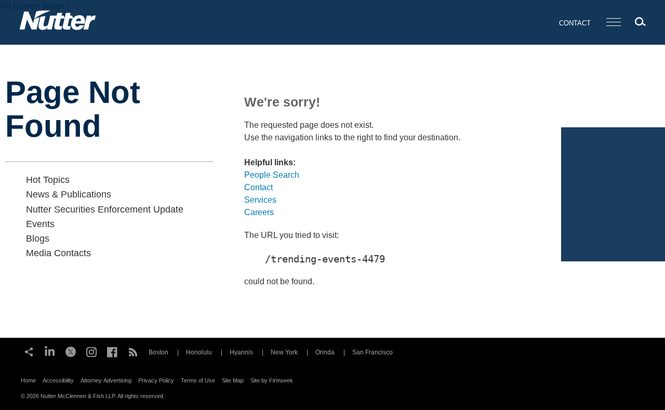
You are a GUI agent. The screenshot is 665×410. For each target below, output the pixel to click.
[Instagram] (91, 351)
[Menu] (613, 22)
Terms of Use (198, 380)
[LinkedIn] (50, 351)
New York (284, 352)
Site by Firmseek (271, 380)
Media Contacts (58, 253)
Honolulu (199, 352)
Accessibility (58, 380)
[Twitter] (70, 351)
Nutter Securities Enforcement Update (104, 209)
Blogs (37, 238)
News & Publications (68, 194)
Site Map (233, 380)
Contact (575, 23)
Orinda (325, 352)
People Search (271, 174)
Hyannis (241, 352)
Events (40, 224)
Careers (259, 212)
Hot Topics (48, 180)
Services (260, 199)
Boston (158, 352)
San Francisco (372, 352)
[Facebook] (112, 351)
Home (28, 380)
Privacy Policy (156, 380)
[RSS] (133, 351)
